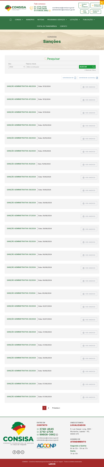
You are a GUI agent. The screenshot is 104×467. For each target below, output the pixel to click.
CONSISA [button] (18, 19)
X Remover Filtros (90, 70)
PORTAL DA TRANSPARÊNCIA (47, 26)
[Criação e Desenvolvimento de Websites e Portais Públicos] (52, 464)
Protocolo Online (96, 11)
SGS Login (85, 11)
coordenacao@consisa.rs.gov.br (63, 8)
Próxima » (56, 408)
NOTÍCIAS (41, 19)
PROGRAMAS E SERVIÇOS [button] (56, 19)
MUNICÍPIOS (30, 19)
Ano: (9, 64)
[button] (102, 3)
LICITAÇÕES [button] (74, 19)
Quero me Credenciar (98, 5)
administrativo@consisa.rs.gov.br (63, 10)
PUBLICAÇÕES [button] (88, 19)
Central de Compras (85, 5)
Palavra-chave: (31, 64)
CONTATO (63, 26)
